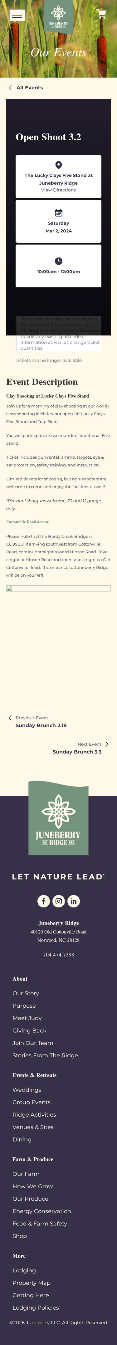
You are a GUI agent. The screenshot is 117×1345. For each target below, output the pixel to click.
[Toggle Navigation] (17, 15)
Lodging (24, 1270)
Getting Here (30, 1295)
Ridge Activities (34, 1114)
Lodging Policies (35, 1307)
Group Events (31, 1102)
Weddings (26, 1089)
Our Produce (30, 1198)
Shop (19, 1236)
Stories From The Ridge (45, 1055)
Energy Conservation (41, 1211)
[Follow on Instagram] (58, 901)
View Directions (58, 190)
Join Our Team (32, 1043)
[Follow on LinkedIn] (73, 901)
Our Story (25, 993)
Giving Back (29, 1030)
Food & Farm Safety (39, 1223)
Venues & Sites (33, 1127)
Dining (22, 1139)
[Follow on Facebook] (43, 901)
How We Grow (32, 1186)
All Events (30, 88)
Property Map (31, 1283)
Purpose (24, 1005)
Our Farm (26, 1174)
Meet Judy (27, 1018)
